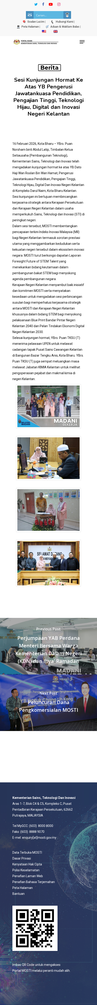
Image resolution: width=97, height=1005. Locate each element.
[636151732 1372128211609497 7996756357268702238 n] (48, 482)
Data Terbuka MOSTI (27, 852)
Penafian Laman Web (27, 876)
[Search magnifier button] (67, 15)
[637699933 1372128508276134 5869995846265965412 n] (48, 589)
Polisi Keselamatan (25, 870)
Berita (49, 67)
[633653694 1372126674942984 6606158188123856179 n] (48, 431)
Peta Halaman (22, 888)
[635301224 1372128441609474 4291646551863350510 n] (48, 534)
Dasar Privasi (21, 858)
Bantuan (18, 893)
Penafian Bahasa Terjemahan (33, 882)
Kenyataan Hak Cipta (27, 864)
